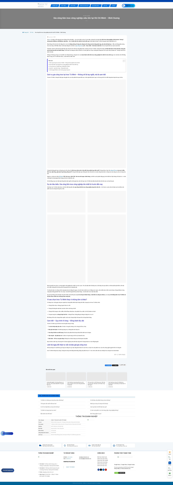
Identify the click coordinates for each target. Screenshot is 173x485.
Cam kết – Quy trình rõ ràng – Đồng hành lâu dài (58, 68)
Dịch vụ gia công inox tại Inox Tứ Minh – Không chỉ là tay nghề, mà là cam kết (64, 62)
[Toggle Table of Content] (123, 61)
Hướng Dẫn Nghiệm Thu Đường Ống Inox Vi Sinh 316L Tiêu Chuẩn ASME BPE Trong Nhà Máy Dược (55, 383)
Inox (50, 39)
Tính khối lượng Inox (8, 470)
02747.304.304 (69, 457)
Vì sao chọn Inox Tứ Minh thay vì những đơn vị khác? (59, 66)
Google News (117, 464)
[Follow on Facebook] (98, 470)
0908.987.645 (68, 458)
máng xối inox (113, 170)
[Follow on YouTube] (106, 470)
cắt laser (61, 176)
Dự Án (88, 15)
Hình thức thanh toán (102, 457)
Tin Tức (105, 5)
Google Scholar (131, 464)
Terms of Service (124, 468)
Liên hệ (113, 5)
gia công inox (79, 45)
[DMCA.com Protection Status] (119, 472)
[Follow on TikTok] (101, 470)
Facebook (109, 365)
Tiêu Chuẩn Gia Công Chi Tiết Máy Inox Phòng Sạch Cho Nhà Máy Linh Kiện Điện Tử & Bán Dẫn (116, 383)
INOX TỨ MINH (70, 467)
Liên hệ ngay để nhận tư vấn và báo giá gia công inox (59, 69)
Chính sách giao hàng (102, 458)
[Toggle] (39, 400)
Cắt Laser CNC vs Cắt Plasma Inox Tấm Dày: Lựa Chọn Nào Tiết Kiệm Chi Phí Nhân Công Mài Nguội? (96, 383)
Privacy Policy (117, 468)
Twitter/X (116, 365)
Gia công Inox (95, 5)
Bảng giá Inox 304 (84, 5)
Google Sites (124, 464)
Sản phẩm (73, 5)
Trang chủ (54, 5)
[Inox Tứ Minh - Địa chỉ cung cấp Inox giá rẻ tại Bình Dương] (43, 5)
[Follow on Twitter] (103, 470)
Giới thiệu (63, 5)
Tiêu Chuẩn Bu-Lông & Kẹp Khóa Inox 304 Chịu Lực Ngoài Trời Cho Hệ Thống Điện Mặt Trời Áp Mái (76, 383)
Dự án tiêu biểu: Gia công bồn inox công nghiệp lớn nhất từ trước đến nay (63, 64)
